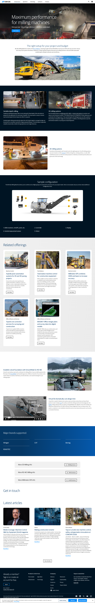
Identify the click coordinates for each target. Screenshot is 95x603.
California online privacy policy (41, 596)
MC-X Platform (36, 48)
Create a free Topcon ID (8, 589)
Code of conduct (50, 596)
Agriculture (25, 1)
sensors (64, 153)
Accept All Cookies (82, 600)
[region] (47, 600)
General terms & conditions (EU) (15, 596)
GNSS (69, 113)
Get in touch (15, 30)
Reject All (72, 600)
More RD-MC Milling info (26, 472)
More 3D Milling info (25, 464)
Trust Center (61, 596)
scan (61, 403)
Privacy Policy (16, 601)
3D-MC (50, 404)
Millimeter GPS (64, 113)
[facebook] (76, 596)
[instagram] (91, 596)
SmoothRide (13, 374)
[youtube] (87, 596)
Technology (32, 1)
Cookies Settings (63, 600)
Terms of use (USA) (6, 596)
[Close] (92, 600)
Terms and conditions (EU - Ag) (27, 596)
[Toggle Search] (89, 2)
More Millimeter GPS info (26, 480)
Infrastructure (17, 1)
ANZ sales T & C (56, 596)
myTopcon (40, 1)
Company (47, 1)
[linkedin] (80, 596)
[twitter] (83, 596)
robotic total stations (77, 113)
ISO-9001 (34, 596)
